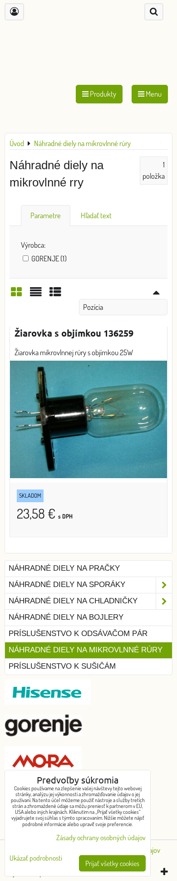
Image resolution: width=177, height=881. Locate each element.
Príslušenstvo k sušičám (62, 666)
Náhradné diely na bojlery (66, 617)
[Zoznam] (36, 294)
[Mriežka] (16, 294)
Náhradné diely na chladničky (73, 601)
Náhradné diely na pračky (64, 568)
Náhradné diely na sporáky (67, 584)
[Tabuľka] (55, 294)
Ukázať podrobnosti (36, 858)
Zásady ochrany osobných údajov (101, 837)
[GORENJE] (44, 733)
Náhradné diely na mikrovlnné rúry (85, 650)
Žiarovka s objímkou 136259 (74, 333)
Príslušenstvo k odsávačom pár (78, 633)
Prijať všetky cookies (112, 863)
